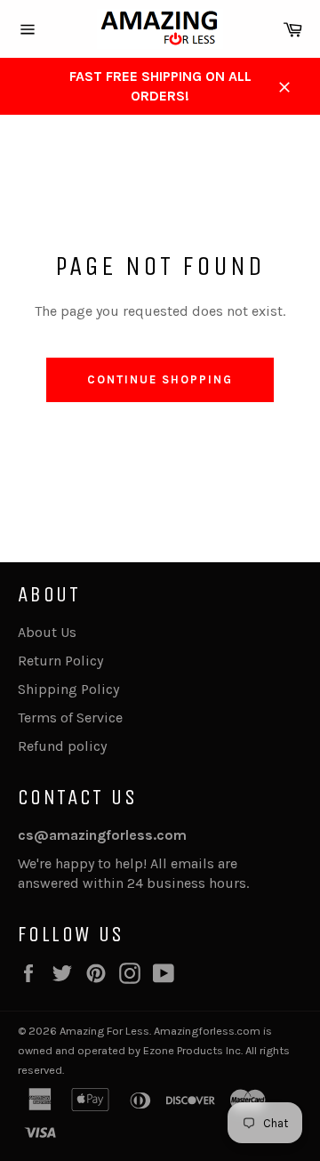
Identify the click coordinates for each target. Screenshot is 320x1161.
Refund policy (62, 746)
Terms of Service (70, 717)
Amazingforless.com (207, 1030)
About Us (47, 632)
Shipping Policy (68, 689)
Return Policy (60, 660)
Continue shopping (159, 379)
